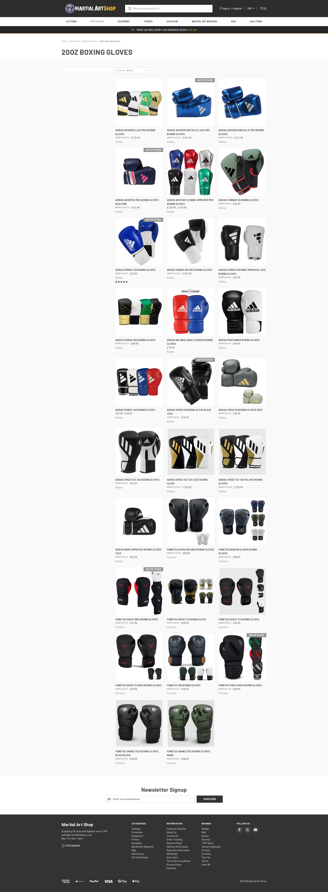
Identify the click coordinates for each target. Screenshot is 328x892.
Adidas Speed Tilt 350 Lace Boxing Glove (187, 481)
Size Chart (172, 857)
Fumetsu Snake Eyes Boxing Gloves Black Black (137, 753)
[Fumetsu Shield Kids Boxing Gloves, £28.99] (242, 657)
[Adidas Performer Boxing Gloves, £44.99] (242, 312)
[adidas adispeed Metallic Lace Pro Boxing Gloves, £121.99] (191, 102)
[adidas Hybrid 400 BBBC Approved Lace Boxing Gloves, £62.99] (242, 242)
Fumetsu (206, 854)
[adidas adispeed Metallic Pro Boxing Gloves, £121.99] (242, 102)
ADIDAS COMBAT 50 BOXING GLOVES (238, 200)
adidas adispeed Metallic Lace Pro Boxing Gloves (188, 132)
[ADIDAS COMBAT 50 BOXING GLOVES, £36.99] (242, 172)
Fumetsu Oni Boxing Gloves (184, 685)
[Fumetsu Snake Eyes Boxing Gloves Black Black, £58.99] (139, 723)
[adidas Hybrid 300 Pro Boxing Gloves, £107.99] (191, 242)
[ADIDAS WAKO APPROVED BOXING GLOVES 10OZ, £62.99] (139, 521)
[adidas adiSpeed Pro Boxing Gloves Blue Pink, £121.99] (139, 172)
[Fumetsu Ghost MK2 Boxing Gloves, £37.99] (139, 591)
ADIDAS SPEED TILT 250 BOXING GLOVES (137, 479)
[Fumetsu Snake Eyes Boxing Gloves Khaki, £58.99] (191, 723)
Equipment (124, 21)
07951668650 (72, 845)
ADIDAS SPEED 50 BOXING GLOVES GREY (240, 410)
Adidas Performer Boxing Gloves (239, 340)
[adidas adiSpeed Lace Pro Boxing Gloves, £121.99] (139, 102)
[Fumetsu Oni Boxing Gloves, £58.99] (191, 657)
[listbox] (137, 70)
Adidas (205, 828)
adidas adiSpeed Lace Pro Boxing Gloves (135, 132)
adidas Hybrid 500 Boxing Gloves (135, 340)
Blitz (204, 832)
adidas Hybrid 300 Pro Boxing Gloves (189, 269)
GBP (249, 8)
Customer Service (176, 828)
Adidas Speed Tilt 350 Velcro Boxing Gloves (240, 481)
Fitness (148, 21)
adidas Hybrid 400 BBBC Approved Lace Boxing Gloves (242, 271)
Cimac (205, 861)
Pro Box (206, 850)
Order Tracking (174, 839)
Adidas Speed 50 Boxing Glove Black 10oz (189, 411)
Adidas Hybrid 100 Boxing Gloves (135, 269)
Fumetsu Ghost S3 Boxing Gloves (238, 619)
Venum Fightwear (211, 846)
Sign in (226, 8)
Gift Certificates (140, 857)
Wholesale (172, 854)
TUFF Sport (208, 843)
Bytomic (206, 839)
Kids (233, 21)
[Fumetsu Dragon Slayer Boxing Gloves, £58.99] (242, 521)
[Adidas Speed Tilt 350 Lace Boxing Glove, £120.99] (191, 451)
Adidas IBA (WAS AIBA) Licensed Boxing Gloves (190, 342)
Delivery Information (177, 846)
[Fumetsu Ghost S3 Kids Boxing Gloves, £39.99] (139, 657)
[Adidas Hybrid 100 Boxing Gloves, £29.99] (139, 242)
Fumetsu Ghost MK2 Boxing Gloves (136, 619)
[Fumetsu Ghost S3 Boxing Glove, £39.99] (191, 591)
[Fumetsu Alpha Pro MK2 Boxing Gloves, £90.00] (191, 521)
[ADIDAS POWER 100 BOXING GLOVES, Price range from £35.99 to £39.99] (139, 382)
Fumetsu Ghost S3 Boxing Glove (186, 619)
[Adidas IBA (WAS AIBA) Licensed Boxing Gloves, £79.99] (191, 312)
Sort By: (121, 70)
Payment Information (178, 850)
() (264, 8)
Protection (97, 21)
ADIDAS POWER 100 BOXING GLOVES (135, 410)
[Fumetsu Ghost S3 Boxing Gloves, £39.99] (242, 591)
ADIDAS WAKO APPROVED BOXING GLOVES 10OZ (138, 551)
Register (237, 8)
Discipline (172, 21)
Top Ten (206, 857)
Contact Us (172, 836)
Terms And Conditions (178, 861)
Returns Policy (174, 843)
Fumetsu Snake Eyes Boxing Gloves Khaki (188, 753)
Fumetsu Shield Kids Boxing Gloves (240, 685)
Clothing (71, 21)
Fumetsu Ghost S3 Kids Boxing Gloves (138, 685)
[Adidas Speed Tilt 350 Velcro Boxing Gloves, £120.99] (242, 451)
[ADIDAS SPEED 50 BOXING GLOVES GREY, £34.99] (242, 382)
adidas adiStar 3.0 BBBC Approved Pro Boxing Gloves (190, 202)
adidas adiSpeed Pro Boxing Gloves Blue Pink (137, 202)
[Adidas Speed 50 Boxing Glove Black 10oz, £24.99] (191, 382)
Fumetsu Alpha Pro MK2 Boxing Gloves (190, 549)
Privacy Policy (174, 864)
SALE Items (256, 21)
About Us (171, 832)
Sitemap (171, 868)
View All (206, 864)
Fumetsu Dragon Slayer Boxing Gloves (237, 551)
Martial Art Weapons (204, 21)
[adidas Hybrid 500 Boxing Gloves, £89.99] (139, 312)
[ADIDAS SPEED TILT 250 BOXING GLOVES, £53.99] (139, 451)
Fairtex (205, 836)
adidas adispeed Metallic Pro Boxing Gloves (241, 132)
